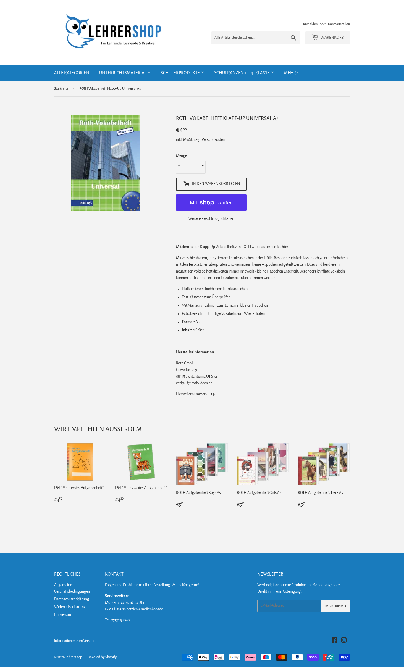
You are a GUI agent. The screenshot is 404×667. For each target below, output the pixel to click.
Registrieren (335, 606)
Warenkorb (332, 38)
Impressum (63, 615)
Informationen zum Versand (75, 641)
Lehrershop (73, 657)
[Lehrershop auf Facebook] (334, 641)
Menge (181, 156)
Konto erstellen (339, 24)
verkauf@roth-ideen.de (194, 383)
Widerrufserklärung (70, 607)
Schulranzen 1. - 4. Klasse (242, 72)
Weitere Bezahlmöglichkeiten (211, 219)
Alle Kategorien (71, 72)
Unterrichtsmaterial (123, 72)
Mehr (290, 72)
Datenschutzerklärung (71, 599)
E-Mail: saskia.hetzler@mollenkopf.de (134, 609)
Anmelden (310, 24)
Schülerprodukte (181, 72)
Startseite (61, 89)
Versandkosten (213, 140)
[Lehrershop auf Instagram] (344, 641)
